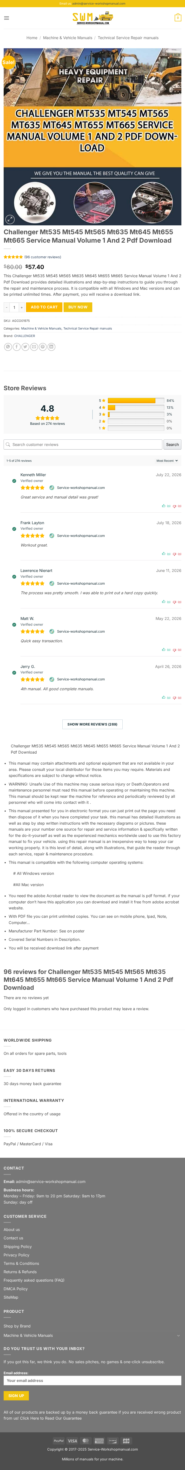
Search (172, 444)
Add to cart (44, 307)
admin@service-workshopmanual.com (99, 3)
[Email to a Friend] (34, 347)
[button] (6, 18)
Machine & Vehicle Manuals (67, 37)
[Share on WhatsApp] (8, 347)
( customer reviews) (42, 257)
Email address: (16, 1373)
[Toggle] (178, 1335)
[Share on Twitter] (25, 347)
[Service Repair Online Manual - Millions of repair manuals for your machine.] (92, 18)
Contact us (13, 1238)
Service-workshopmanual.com (81, 488)
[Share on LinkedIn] (51, 347)
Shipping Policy (18, 1246)
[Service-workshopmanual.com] (52, 487)
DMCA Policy (16, 1288)
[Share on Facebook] (17, 347)
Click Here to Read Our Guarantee (51, 1418)
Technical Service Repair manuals (128, 37)
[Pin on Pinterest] (43, 347)
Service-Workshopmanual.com (113, 1449)
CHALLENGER (24, 336)
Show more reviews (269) (92, 724)
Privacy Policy (16, 1255)
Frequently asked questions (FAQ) (34, 1280)
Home (31, 37)
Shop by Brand (17, 1326)
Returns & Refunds (20, 1271)
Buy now (77, 307)
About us (12, 1229)
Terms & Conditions (21, 1263)
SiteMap (11, 1297)
